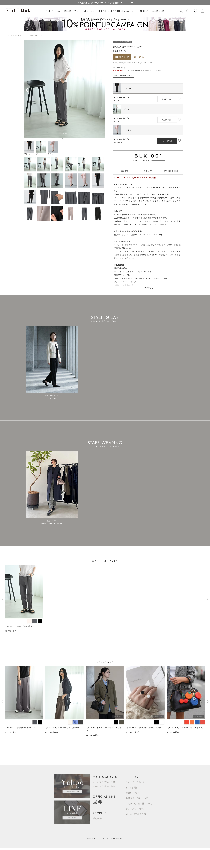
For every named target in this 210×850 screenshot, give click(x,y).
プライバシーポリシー (137, 808)
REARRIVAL (71, 11)
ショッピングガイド (135, 782)
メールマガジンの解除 (104, 786)
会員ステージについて (137, 798)
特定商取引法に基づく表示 (139, 803)
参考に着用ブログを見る (123, 75)
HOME (8, 35)
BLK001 (144, 11)
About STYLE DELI (137, 814)
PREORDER (89, 11)
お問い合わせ (132, 792)
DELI (126, 11)
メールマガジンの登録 (104, 782)
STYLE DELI (106, 11)
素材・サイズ (148, 171)
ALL (48, 11)
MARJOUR (158, 11)
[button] (102, 90)
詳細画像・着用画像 (171, 171)
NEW (57, 11)
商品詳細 (124, 171)
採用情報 (97, 818)
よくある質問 (132, 787)
